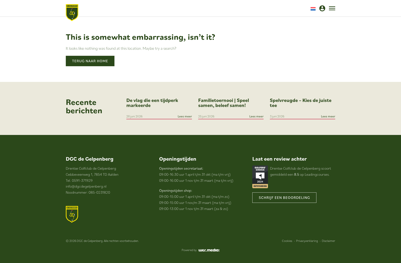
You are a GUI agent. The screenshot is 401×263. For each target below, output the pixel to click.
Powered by (189, 250)
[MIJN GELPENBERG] (322, 8)
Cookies (287, 241)
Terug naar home (90, 60)
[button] (313, 8)
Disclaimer (328, 241)
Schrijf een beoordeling (284, 197)
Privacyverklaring (307, 241)
